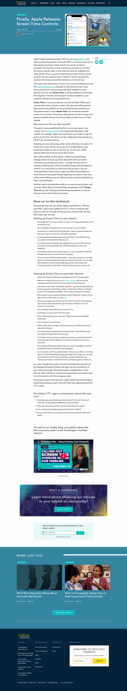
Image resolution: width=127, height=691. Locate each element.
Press (54, 651)
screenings (44, 3)
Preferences (32, 682)
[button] (34, 3)
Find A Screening (41, 647)
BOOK (64, 3)
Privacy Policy (22, 682)
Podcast (38, 659)
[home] (21, 3)
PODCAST (72, 3)
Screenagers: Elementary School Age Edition (24, 661)
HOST (53, 3)
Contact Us (56, 647)
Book (37, 663)
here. (65, 298)
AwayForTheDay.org (45, 87)
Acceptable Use (53, 682)
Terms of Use (42, 682)
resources (81, 3)
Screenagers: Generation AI (23, 648)
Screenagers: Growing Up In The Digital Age (25, 654)
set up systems (53, 131)
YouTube (91, 3)
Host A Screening (41, 651)
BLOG (58, 3)
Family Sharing (70, 281)
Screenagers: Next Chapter (24, 668)
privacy (68, 536)
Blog (36, 655)
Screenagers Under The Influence (24, 674)
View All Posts (63, 613)
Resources (38, 667)
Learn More (63, 509)
